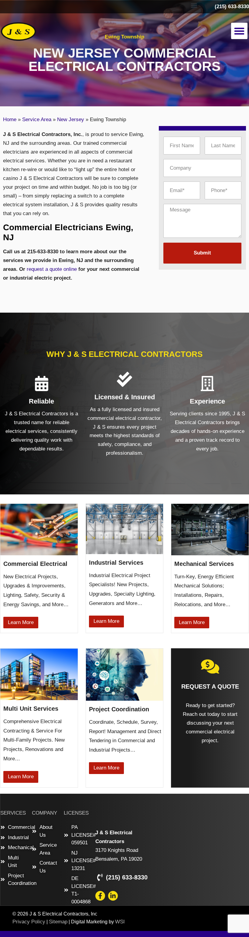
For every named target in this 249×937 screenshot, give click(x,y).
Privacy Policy (28, 922)
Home (9, 119)
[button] (194, 5)
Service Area (36, 119)
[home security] (210, 666)
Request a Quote (210, 686)
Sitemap (58, 922)
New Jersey (70, 119)
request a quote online (52, 269)
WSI (120, 922)
